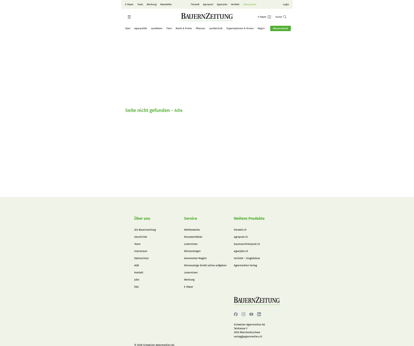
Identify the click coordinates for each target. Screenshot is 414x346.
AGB (136, 265)
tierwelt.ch (240, 229)
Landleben (156, 28)
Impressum (140, 251)
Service (190, 218)
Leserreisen (191, 244)
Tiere (169, 28)
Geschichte (140, 236)
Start (127, 28)
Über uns (142, 218)
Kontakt (138, 272)
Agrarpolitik (140, 28)
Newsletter (166, 4)
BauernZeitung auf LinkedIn (259, 314)
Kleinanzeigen (192, 251)
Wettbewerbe (192, 229)
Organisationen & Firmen (240, 28)
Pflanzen (200, 28)
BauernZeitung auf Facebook (236, 314)
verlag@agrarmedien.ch (248, 336)
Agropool (208, 4)
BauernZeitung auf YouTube (251, 314)
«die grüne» (249, 4)
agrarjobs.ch (241, 251)
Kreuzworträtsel (193, 236)
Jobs (136, 279)
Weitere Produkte (249, 218)
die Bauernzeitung (145, 229)
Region (261, 28)
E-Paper (129, 4)
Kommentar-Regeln (195, 258)
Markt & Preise (184, 28)
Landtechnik (216, 28)
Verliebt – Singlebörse (247, 258)
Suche (278, 16)
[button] (129, 17)
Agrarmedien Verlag (245, 265)
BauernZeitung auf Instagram (243, 314)
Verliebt (235, 4)
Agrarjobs (222, 4)
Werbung (152, 4)
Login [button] (286, 4)
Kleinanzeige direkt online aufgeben (205, 265)
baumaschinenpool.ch (247, 244)
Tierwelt (195, 4)
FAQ (136, 286)
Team (140, 4)
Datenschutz (141, 258)
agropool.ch (241, 236)
